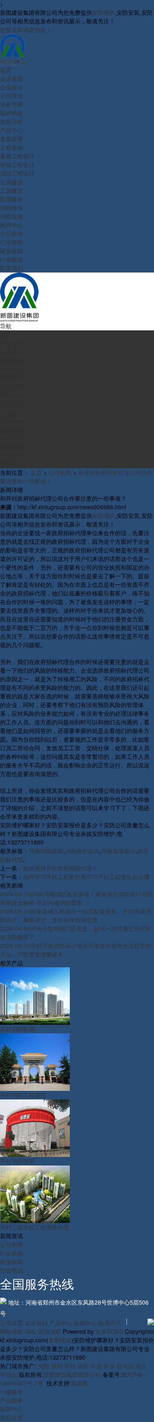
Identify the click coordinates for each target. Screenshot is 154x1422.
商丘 (141, 1366)
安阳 (43, 1366)
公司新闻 (59, 472)
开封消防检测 (17, 1029)
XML (31, 1331)
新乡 (109, 1366)
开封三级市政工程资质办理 (34, 1227)
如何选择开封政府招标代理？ (60, 868)
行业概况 (11, 1270)
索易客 (79, 1383)
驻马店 (125, 1366)
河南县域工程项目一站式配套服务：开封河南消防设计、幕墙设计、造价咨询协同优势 (75, 915)
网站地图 (11, 1331)
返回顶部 (49, 1331)
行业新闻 (11, 1253)
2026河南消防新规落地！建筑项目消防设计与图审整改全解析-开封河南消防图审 (76, 898)
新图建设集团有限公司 (72, 1374)
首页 (36, 472)
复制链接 (59, 1340)
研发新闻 (11, 1261)
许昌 (96, 1366)
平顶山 (8, 1374)
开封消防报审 (17, 1161)
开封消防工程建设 (23, 1095)
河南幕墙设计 (118, 851)
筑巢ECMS (109, 1331)
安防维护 (103, 12)
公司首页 (11, 1323)
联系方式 (110, 1323)
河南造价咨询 (82, 851)
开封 (70, 1366)
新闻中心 (85, 1323)
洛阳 (83, 1366)
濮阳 (56, 1366)
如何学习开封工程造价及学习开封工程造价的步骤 (86, 876)
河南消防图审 (46, 851)
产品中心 (60, 1323)
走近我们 (36, 1323)
